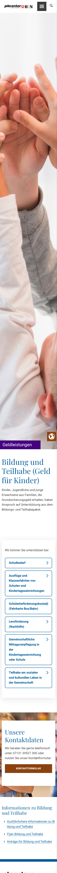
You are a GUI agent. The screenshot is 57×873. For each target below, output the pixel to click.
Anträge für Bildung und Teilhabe (29, 841)
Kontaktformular (28, 768)
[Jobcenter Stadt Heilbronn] (18, 6)
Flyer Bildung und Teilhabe (25, 834)
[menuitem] (50, 6)
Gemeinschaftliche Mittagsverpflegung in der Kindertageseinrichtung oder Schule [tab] (25, 649)
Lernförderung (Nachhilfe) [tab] (18, 624)
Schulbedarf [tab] (17, 563)
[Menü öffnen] (41, 6)
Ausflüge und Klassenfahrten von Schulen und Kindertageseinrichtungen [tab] (26, 583)
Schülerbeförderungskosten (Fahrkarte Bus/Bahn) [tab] (28, 606)
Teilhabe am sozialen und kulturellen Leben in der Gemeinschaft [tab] (25, 677)
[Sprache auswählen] (51, 436)
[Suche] (50, 6)
